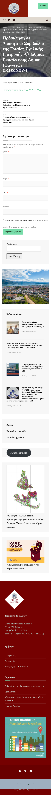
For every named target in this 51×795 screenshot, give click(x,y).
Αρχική (10, 424)
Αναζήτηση (12, 244)
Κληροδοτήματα (18, 453)
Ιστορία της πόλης (15, 437)
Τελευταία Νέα (14, 314)
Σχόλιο (6, 152)
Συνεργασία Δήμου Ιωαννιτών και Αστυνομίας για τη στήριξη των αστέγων (33, 324)
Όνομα (6, 179)
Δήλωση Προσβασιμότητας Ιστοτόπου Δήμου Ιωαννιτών (24, 699)
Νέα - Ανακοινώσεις (18, 27)
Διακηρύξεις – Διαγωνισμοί (16, 666)
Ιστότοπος (6, 206)
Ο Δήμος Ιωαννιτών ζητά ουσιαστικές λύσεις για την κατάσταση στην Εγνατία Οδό (32, 367)
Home (5, 27)
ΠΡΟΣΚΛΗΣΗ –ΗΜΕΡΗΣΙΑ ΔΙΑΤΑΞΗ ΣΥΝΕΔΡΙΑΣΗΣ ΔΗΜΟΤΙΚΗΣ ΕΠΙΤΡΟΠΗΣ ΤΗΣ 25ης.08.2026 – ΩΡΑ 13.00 (25, 345)
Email (5, 192)
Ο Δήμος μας (10, 655)
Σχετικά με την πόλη (16, 431)
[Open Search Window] (46, 19)
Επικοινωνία (10, 661)
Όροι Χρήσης (10, 691)
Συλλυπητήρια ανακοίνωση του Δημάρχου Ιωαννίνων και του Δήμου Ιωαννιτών (18, 119)
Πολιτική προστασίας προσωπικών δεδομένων (24, 686)
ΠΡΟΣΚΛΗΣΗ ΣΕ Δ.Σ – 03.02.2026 (22, 90)
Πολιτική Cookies (12, 706)
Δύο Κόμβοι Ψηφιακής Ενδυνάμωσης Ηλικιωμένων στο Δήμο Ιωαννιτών (16, 104)
